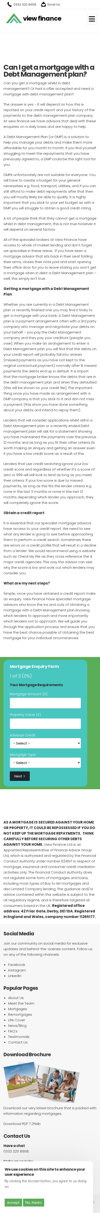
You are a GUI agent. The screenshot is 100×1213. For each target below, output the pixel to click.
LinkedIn (14, 975)
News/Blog (17, 1025)
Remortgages (20, 1014)
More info (18, 1186)
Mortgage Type (23, 754)
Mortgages (17, 1008)
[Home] (14, 18)
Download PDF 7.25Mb (22, 1123)
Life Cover (16, 1020)
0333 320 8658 (24, 4)
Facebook (16, 964)
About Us (16, 997)
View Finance (42, 18)
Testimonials (19, 1036)
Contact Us (18, 1042)
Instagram (17, 970)
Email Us (53, 4)
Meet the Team (21, 1003)
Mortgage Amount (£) (28, 693)
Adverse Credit (23, 735)
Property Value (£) (25, 714)
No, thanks (33, 1202)
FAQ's (12, 1031)
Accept (13, 1202)
